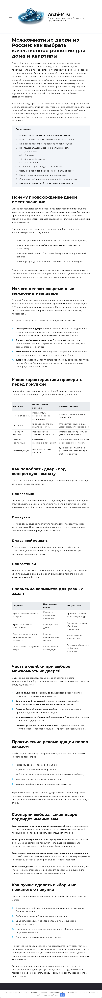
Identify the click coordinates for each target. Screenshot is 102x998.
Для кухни (29, 155)
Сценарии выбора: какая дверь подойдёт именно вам (48, 179)
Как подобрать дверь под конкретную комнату (44, 148)
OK (62, 995)
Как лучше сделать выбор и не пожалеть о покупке (46, 183)
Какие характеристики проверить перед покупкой (46, 144)
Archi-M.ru (59, 14)
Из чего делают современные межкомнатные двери (47, 139)
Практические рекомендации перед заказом (43, 175)
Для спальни (31, 152)
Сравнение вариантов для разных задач (40, 166)
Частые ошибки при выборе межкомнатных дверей (46, 171)
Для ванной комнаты (35, 159)
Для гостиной (31, 162)
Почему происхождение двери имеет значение (44, 135)
